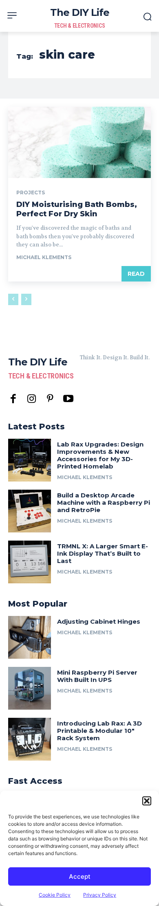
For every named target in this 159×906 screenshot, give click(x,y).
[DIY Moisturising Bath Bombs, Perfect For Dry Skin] (79, 142)
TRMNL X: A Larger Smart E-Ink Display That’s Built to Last (102, 553)
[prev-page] (13, 299)
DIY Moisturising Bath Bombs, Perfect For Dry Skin (76, 209)
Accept (80, 876)
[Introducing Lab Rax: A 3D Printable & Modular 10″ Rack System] (29, 739)
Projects (30, 192)
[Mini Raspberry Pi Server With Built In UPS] (29, 688)
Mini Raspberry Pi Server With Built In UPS (97, 676)
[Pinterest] (50, 399)
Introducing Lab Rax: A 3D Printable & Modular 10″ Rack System (99, 730)
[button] (147, 801)
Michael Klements (43, 257)
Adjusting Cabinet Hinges (98, 621)
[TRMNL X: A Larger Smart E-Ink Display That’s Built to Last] (29, 562)
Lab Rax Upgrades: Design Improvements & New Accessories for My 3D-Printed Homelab (100, 455)
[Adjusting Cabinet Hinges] (29, 637)
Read (136, 273)
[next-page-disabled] (26, 299)
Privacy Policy (99, 895)
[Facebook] (13, 399)
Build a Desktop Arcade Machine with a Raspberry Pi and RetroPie (103, 502)
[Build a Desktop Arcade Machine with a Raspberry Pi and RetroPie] (29, 511)
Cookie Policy (55, 895)
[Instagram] (31, 399)
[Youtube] (68, 399)
